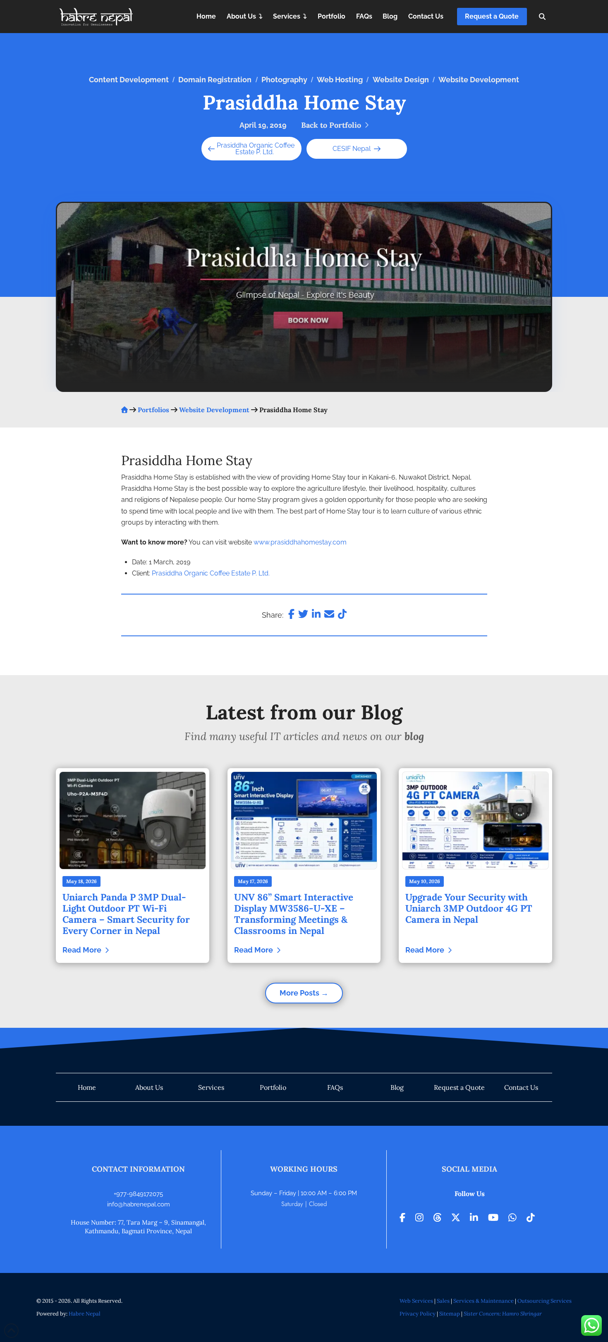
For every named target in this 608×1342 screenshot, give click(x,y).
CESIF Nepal (353, 149)
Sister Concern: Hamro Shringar (503, 1313)
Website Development (214, 410)
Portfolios (153, 410)
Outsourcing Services (544, 1300)
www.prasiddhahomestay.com (300, 542)
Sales (443, 1300)
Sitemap (449, 1313)
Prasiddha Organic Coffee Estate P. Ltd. (254, 148)
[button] (542, 16)
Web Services (416, 1300)
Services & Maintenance (483, 1300)
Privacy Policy (418, 1313)
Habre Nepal (85, 1313)
